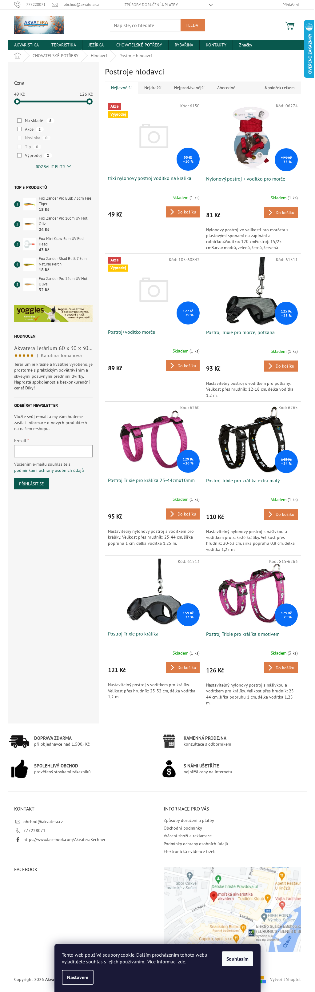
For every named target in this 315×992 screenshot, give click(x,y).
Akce (33, 129)
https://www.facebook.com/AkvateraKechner (64, 839)
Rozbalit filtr (50, 166)
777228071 (34, 830)
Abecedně (226, 87)
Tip (31, 146)
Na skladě (38, 120)
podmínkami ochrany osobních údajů (49, 470)
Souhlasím (237, 959)
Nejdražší (152, 87)
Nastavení (77, 977)
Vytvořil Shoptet (285, 979)
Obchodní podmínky (183, 828)
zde (181, 961)
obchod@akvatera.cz (43, 821)
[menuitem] (26, 45)
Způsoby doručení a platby (151, 4)
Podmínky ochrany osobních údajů (196, 844)
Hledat (192, 25)
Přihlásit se (31, 484)
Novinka (36, 138)
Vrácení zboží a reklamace (188, 836)
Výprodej (37, 155)
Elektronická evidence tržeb (190, 851)
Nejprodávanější (189, 87)
